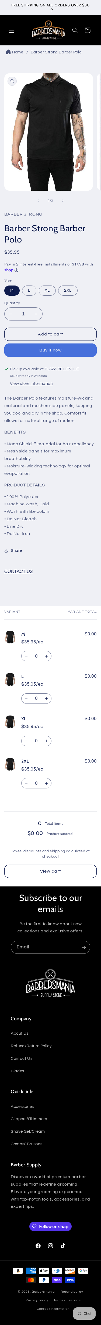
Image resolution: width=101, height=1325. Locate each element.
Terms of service (67, 1300)
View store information (31, 384)
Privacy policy (37, 1300)
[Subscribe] (84, 947)
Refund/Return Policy (31, 1046)
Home (17, 52)
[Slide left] (38, 201)
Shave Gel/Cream (28, 1131)
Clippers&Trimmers (29, 1119)
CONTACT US (18, 571)
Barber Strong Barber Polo (56, 52)
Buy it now (50, 350)
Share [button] (16, 551)
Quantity (12, 303)
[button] (11, 30)
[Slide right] (63, 201)
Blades (17, 1071)
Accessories (22, 1107)
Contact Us (21, 1059)
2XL (68, 290)
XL (47, 290)
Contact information (53, 1308)
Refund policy (72, 1291)
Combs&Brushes (26, 1144)
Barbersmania (43, 1291)
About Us (20, 1033)
